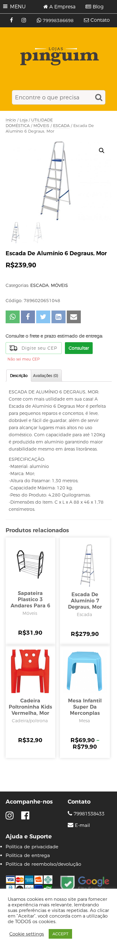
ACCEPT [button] (60, 933)
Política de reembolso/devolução (43, 864)
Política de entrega (28, 855)
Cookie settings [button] (26, 934)
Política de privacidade (32, 847)
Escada (84, 614)
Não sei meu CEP (23, 359)
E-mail (82, 825)
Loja (23, 120)
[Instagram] (24, 20)
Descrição (18, 375)
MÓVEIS (41, 125)
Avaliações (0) (45, 375)
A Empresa (62, 7)
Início (11, 120)
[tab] (18, 376)
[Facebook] (12, 20)
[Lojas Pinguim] (58, 56)
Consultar (79, 348)
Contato (100, 20)
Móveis (29, 613)
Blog (98, 7)
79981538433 (88, 814)
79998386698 (58, 20)
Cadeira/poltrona (30, 720)
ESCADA (61, 125)
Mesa (84, 720)
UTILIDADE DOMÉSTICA (29, 123)
